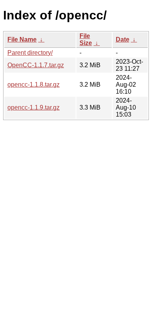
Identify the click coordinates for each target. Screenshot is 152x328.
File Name (22, 39)
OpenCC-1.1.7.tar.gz (35, 65)
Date (122, 39)
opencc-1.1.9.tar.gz (33, 107)
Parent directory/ (30, 52)
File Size (86, 39)
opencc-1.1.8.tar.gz (33, 84)
